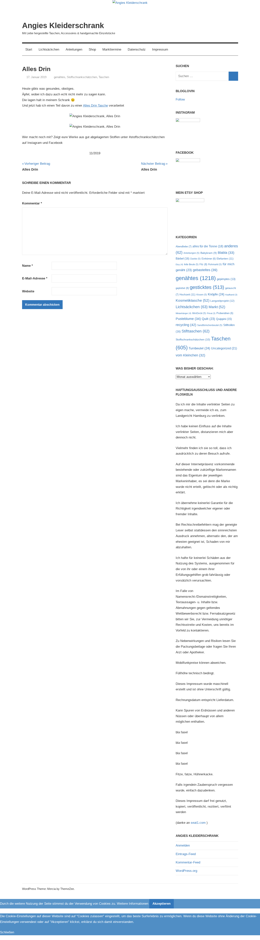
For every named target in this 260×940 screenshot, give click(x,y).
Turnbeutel (199, 348)
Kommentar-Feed (188, 862)
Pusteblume (188, 319)
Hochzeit (187, 294)
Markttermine (111, 49)
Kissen (201, 294)
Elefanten (225, 258)
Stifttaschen (196, 331)
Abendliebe (183, 246)
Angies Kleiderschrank (63, 25)
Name (27, 265)
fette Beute (191, 264)
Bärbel (182, 258)
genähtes (59, 77)
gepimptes (226, 279)
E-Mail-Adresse (34, 278)
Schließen (7, 932)
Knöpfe (216, 294)
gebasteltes (205, 270)
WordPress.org (186, 871)
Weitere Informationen (132, 903)
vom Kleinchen (190, 355)
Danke (195, 258)
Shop (92, 49)
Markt (217, 307)
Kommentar (32, 203)
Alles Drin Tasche (95, 105)
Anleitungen (74, 49)
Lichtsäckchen (49, 49)
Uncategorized (224, 348)
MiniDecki (199, 313)
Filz (203, 264)
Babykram (208, 253)
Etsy (179, 264)
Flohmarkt (215, 264)
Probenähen (224, 313)
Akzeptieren (161, 903)
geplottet (182, 288)
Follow (180, 99)
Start (28, 49)
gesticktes (207, 287)
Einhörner (209, 258)
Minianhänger (183, 313)
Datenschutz (137, 49)
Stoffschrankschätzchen (82, 77)
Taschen (104, 77)
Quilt (208, 318)
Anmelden (183, 845)
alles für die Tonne (207, 246)
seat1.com (198, 822)
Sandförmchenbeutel (209, 325)
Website (28, 291)
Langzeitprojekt (222, 300)
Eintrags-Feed (186, 854)
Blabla (226, 253)
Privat (211, 313)
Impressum (160, 49)
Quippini (224, 318)
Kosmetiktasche (192, 300)
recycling (186, 325)
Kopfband (231, 295)
